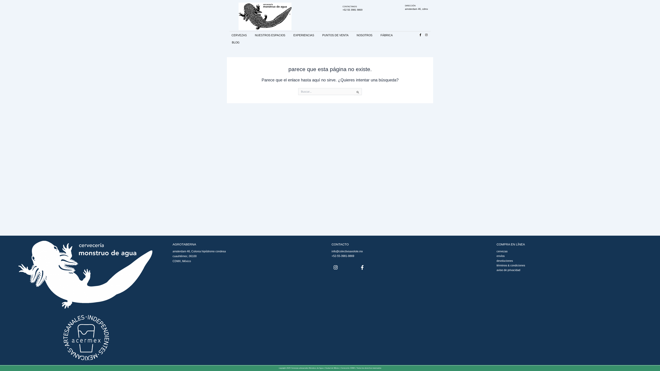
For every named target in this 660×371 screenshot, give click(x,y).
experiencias (303, 35)
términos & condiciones (511, 265)
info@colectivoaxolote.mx (347, 251)
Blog (235, 42)
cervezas (239, 35)
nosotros (364, 35)
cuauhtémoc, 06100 (185, 256)
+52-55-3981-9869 (343, 256)
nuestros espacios (270, 35)
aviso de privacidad (508, 270)
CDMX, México (182, 261)
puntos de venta (335, 35)
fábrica (387, 35)
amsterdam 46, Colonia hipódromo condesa (199, 251)
